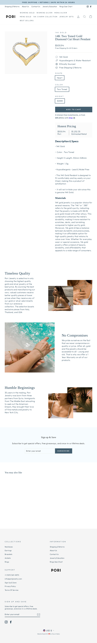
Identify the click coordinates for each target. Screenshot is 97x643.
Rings (7, 562)
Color (59, 85)
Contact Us (35, 6)
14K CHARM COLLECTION (45, 17)
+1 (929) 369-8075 (12, 575)
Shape (59, 73)
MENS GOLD (25, 17)
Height (59, 96)
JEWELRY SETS (66, 17)
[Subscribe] (38, 614)
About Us (25, 6)
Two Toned (62, 89)
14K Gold (61, 32)
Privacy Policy (10, 586)
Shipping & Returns (12, 6)
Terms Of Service (11, 590)
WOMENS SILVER (45, 13)
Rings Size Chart (66, 6)
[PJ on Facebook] (10, 622)
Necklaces (9, 547)
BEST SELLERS (27, 20)
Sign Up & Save (10, 583)
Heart (59, 77)
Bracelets (8, 554)
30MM (60, 101)
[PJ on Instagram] (6, 622)
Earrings (8, 550)
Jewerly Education (49, 6)
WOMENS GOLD (27, 13)
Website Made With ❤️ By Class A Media (48, 634)
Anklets (8, 558)
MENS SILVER (60, 13)
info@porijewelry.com (13, 579)
